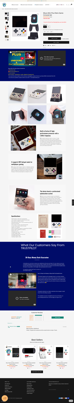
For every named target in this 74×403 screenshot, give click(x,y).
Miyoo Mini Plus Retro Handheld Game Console (12, 363)
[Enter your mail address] (68, 389)
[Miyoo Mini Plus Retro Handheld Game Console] (12, 352)
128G (51, 31)
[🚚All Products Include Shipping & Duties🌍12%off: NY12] (37, 0)
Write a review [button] (57, 317)
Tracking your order (30, 388)
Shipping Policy (29, 385)
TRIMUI (62, 361)
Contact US (7, 385)
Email (49, 387)
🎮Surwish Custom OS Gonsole (26, 4)
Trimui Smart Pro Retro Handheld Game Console (28, 363)
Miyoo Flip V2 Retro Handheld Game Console (45, 363)
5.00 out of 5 (19, 316)
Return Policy (29, 383)
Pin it (54, 45)
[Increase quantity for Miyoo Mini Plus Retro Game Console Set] (47, 38)
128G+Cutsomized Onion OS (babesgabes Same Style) (53, 34)
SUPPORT (47, 4)
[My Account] (69, 5)
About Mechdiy (7, 383)
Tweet (50, 45)
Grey (48, 26)
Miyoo (12, 361)
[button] (60, 5)
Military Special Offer (8, 391)
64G (48, 31)
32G (44, 31)
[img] (29, 326)
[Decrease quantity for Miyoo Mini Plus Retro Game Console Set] (44, 38)
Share (45, 45)
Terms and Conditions (31, 390)
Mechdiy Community (30, 391)
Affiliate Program (8, 388)
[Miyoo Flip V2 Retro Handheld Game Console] (45, 352)
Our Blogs (6, 390)
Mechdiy (28, 361)
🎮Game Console (15, 4)
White (45, 26)
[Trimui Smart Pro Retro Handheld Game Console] (28, 352)
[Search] (67, 5)
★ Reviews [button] (72, 202)
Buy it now (56, 42)
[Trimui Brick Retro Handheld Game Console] (61, 352)
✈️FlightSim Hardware (39, 4)
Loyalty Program (30, 393)
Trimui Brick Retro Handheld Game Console (61, 363)
